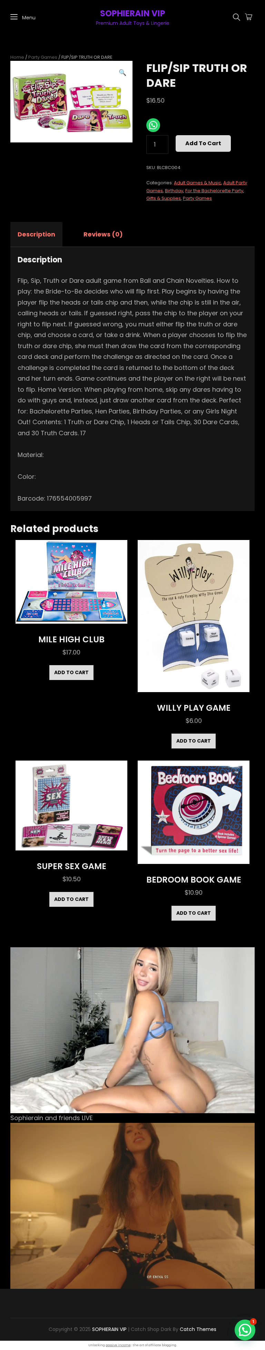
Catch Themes (198, 1329)
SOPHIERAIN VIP (132, 13)
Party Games (42, 57)
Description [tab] (36, 234)
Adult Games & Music (197, 182)
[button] (122, 72)
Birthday (174, 190)
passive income (118, 1345)
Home (17, 57)
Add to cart (203, 143)
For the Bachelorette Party (214, 190)
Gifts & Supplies (163, 198)
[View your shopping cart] (249, 17)
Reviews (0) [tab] (103, 234)
